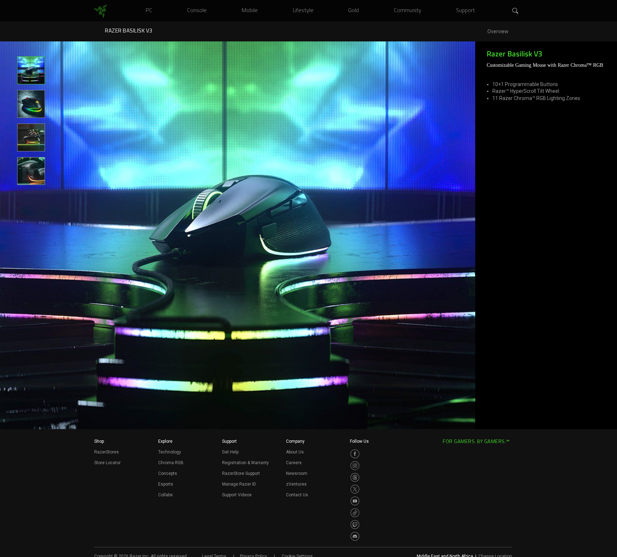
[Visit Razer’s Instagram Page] (355, 466)
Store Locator (107, 462)
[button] (515, 11)
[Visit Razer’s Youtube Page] (355, 501)
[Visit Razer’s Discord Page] (355, 536)
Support (229, 441)
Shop (99, 441)
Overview (497, 31)
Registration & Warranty (245, 462)
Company (295, 441)
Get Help (230, 452)
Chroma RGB (171, 462)
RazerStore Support (241, 473)
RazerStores (106, 452)
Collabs (165, 494)
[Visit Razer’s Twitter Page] (355, 489)
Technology (169, 452)
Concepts (167, 473)
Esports (165, 484)
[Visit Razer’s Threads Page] (355, 477)
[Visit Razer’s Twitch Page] (355, 525)
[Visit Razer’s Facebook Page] (355, 454)
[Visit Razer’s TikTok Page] (355, 513)
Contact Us (297, 494)
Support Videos (237, 494)
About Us (295, 452)
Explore (165, 441)
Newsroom (296, 473)
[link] (100, 11)
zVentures (296, 484)
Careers (294, 462)
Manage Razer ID (239, 484)
